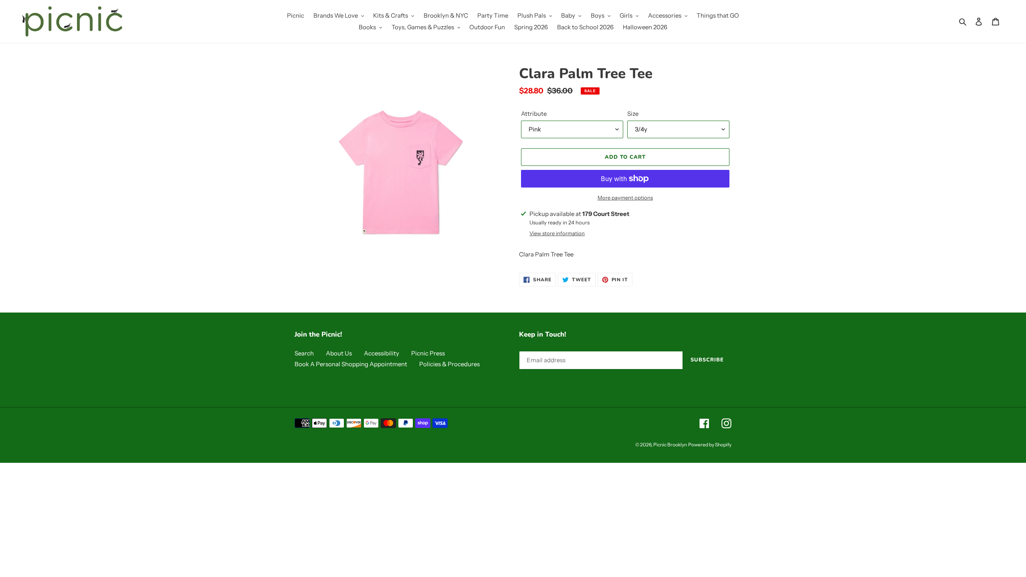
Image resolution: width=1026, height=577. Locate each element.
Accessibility (381, 353)
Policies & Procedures (449, 364)
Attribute (534, 113)
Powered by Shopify (709, 445)
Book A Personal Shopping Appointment (351, 364)
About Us (339, 353)
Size (632, 113)
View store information (557, 233)
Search (304, 353)
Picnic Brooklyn (670, 445)
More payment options (625, 197)
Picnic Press (428, 353)
